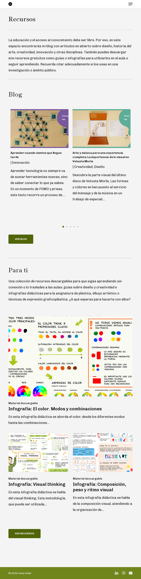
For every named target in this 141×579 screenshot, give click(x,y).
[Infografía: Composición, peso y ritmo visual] (102, 473)
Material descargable (23, 403)
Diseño (99, 167)
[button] (131, 4)
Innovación (21, 163)
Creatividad (83, 167)
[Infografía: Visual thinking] (38, 470)
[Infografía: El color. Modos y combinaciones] (70, 371)
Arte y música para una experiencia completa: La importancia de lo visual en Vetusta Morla (101, 157)
